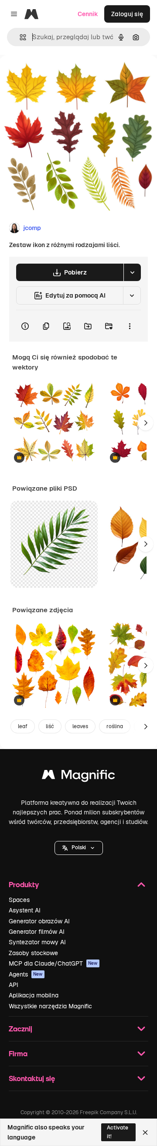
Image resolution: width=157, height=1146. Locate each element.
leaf (22, 726)
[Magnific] (78, 776)
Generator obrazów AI (39, 921)
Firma (18, 1053)
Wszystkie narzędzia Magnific (50, 1006)
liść (50, 726)
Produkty (24, 884)
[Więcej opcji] (129, 326)
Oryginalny (60, 75)
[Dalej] (146, 422)
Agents (26, 974)
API (13, 985)
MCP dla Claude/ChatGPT (53, 963)
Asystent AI (25, 910)
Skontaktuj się (32, 1078)
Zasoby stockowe (33, 953)
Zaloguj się (127, 14)
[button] (79, 848)
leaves (80, 726)
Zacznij (20, 1028)
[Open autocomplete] (19, 37)
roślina (114, 726)
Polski (79, 847)
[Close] (145, 1132)
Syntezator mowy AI (37, 942)
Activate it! (117, 1131)
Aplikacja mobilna (33, 995)
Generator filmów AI (37, 932)
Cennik (88, 14)
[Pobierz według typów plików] (132, 272)
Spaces (19, 900)
